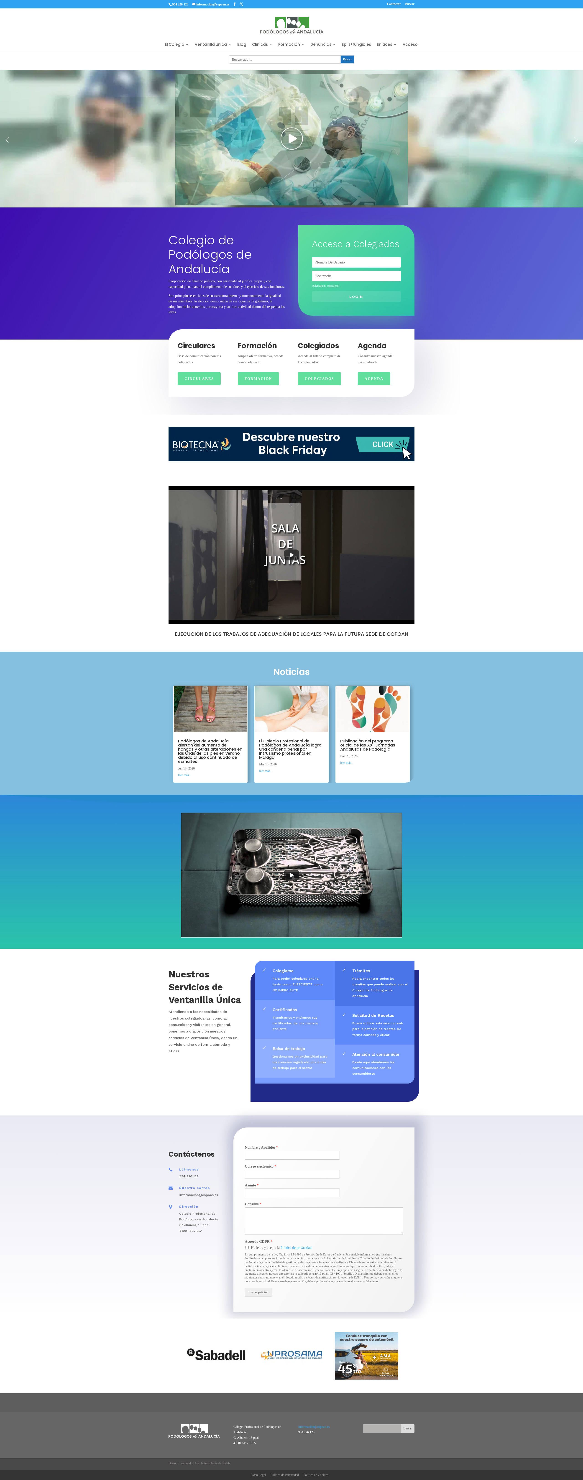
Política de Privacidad (285, 1475)
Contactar (394, 4)
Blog (241, 45)
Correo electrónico (260, 1166)
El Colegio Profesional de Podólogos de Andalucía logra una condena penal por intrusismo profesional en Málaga (290, 749)
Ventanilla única (211, 45)
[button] (7, 139)
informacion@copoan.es (314, 1427)
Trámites (361, 970)
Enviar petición (258, 1292)
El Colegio (174, 45)
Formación (289, 45)
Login (356, 296)
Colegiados (319, 379)
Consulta (253, 1204)
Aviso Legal (258, 1475)
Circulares (199, 379)
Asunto (252, 1185)
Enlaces (384, 45)
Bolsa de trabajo (289, 1048)
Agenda (374, 379)
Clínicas (260, 45)
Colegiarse (283, 970)
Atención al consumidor (376, 1054)
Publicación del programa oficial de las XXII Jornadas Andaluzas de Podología (367, 745)
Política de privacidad (296, 1248)
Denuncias (320, 45)
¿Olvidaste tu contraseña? (325, 285)
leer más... (185, 775)
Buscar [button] (409, 4)
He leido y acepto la (281, 1248)
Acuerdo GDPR (258, 1241)
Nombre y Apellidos (261, 1147)
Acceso (410, 45)
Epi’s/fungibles (356, 45)
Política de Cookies (315, 1475)
